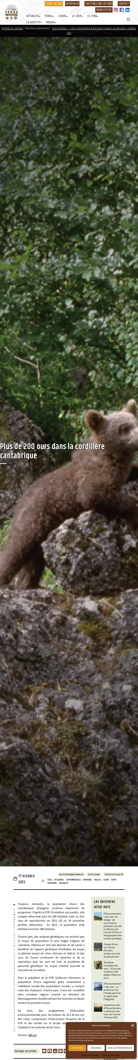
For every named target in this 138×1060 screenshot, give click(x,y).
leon (106, 879)
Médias (50, 22)
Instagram (116, 9)
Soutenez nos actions (99, 3)
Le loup (77, 16)
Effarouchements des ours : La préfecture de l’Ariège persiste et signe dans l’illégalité (112, 991)
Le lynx (91, 16)
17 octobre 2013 (26, 879)
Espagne (87, 879)
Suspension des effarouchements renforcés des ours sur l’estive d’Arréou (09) (112, 1011)
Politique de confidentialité (111, 1055)
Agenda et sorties (12, 28)
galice (97, 879)
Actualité (32, 16)
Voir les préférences (120, 1048)
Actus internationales (71, 874)
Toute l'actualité (113, 874)
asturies (59, 879)
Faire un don (54, 3)
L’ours (62, 16)
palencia (63, 882)
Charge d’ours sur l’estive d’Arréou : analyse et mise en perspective (112, 950)
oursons (52, 882)
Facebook (122, 9)
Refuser (96, 1048)
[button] (132, 1025)
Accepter (77, 1048)
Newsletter (103, 9)
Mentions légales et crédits (89, 1055)
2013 (49, 879)
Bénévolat (73, 3)
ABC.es (32, 1035)
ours (113, 879)
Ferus (48, 16)
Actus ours (94, 874)
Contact (124, 3)
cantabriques (73, 879)
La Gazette (33, 22)
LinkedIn (128, 9)
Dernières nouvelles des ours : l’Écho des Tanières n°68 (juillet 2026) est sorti (112, 970)
